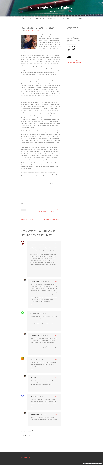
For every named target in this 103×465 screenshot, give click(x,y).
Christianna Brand (52, 209)
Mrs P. (31, 359)
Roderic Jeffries (44, 211)
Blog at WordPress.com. (25, 457)
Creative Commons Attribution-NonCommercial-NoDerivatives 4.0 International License (74, 62)
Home (22, 18)
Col (31, 396)
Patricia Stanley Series (53, 18)
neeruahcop (33, 313)
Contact (80, 18)
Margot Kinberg (35, 30)
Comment (57, 442)
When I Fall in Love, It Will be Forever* (51, 219)
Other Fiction (65, 18)
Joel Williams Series (40, 18)
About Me (29, 18)
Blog (73, 18)
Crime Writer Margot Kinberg (51, 7)
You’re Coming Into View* (27, 219)
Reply (56, 244)
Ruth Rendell (51, 211)
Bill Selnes (32, 244)
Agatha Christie (44, 209)
